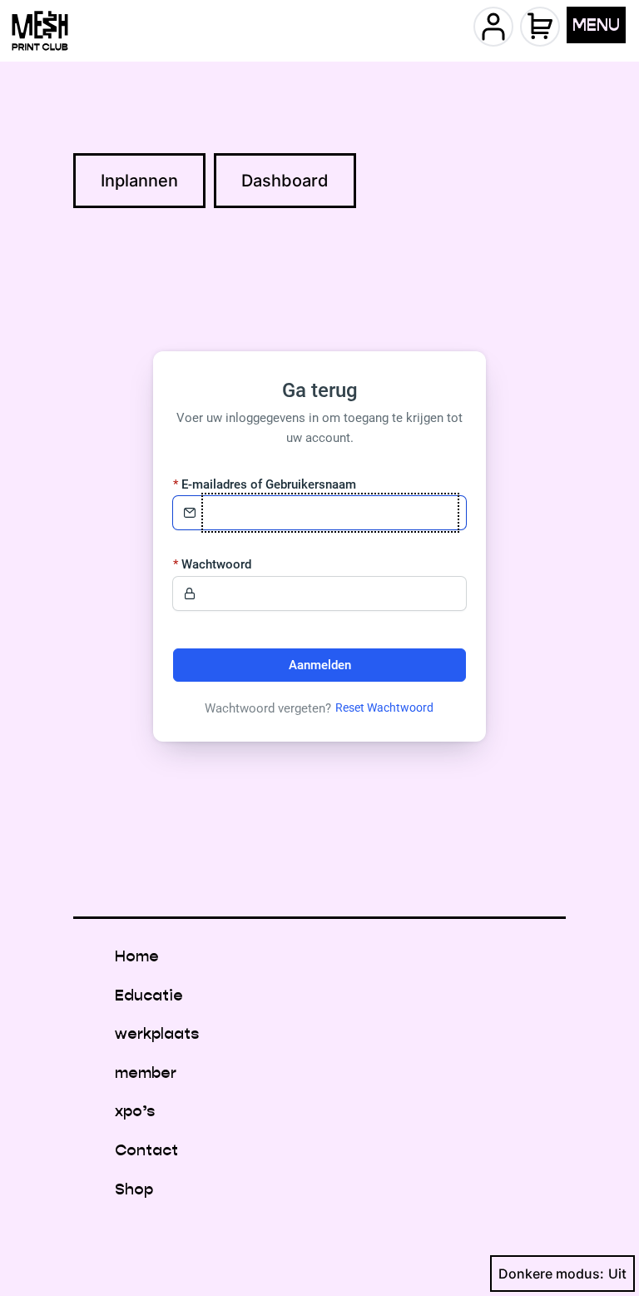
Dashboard (285, 181)
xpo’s (135, 1110)
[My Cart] (540, 27)
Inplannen (139, 181)
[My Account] (493, 27)
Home (137, 956)
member (145, 1072)
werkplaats (157, 1033)
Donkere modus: (551, 1273)
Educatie (149, 995)
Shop (134, 1189)
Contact (146, 1149)
